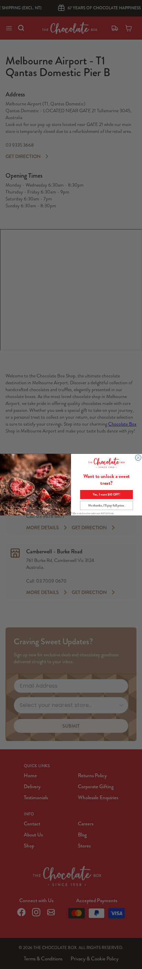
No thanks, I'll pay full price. (106, 505)
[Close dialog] (138, 457)
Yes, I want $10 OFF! (106, 494)
